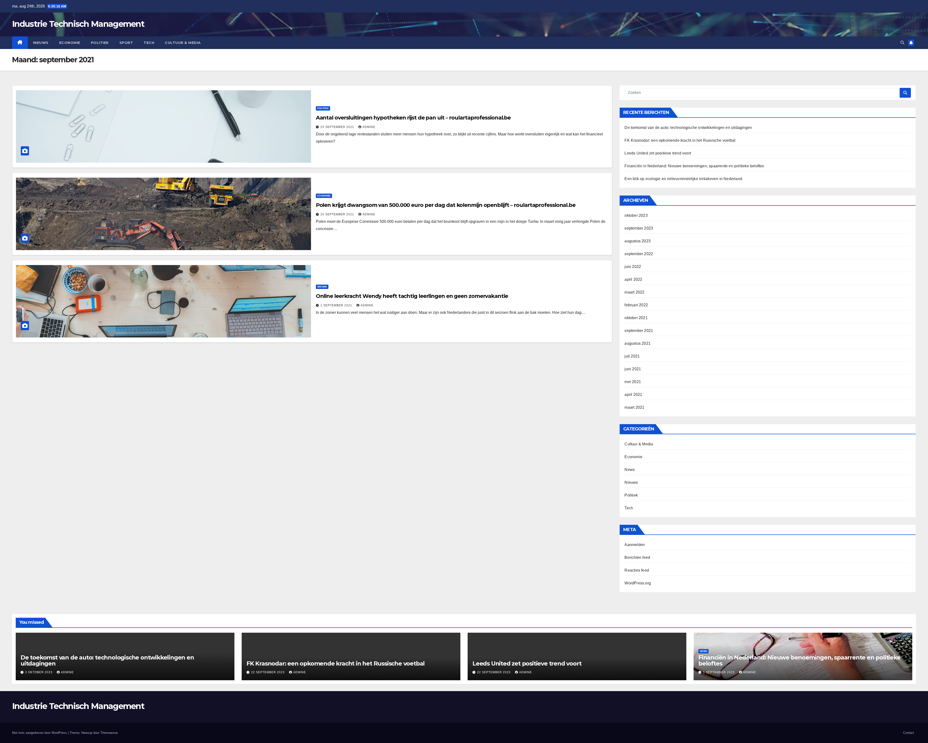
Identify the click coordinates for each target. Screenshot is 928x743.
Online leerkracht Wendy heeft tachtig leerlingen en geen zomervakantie (412, 296)
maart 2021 (634, 407)
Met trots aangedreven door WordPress (40, 733)
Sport (126, 43)
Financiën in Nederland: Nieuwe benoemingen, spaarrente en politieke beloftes (694, 166)
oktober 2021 (635, 318)
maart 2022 (634, 292)
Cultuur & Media (183, 43)
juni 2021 (632, 369)
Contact (908, 733)
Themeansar (108, 733)
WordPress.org (637, 583)
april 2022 (633, 279)
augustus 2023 (637, 241)
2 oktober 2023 (39, 672)
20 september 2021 (337, 214)
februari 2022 (636, 305)
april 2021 (633, 395)
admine (368, 127)
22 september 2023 (268, 672)
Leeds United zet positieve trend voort (657, 153)
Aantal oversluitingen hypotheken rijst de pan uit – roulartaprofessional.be (413, 117)
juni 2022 (632, 267)
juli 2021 (632, 356)
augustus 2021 (637, 343)
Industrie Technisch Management (78, 24)
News (629, 470)
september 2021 (638, 331)
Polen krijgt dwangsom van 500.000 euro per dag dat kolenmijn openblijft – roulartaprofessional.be (445, 205)
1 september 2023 (719, 672)
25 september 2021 (337, 127)
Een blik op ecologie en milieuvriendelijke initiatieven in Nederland (683, 179)
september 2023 (638, 228)
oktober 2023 (635, 215)
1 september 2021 (336, 305)
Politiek (100, 43)
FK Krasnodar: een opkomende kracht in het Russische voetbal (679, 140)
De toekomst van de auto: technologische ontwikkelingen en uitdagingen (688, 128)
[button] (902, 43)
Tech (149, 43)
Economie (69, 43)
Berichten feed (637, 557)
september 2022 (638, 254)
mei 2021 (632, 382)
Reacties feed (636, 570)
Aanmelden (634, 545)
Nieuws (41, 43)
